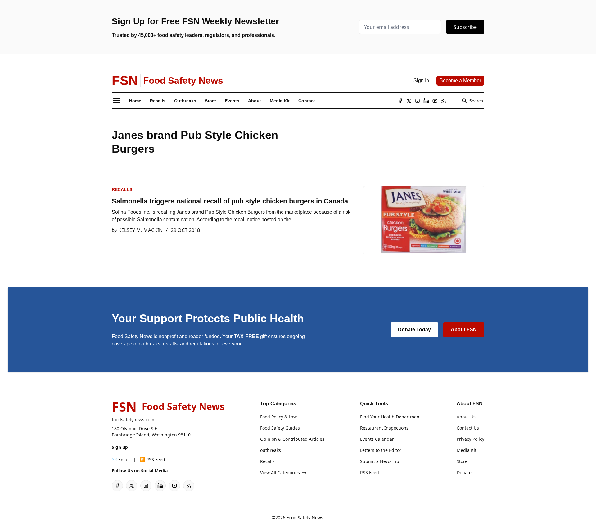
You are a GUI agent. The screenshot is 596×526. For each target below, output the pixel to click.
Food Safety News (305, 517)
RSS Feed (369, 472)
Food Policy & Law (278, 417)
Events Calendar (377, 439)
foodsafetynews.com (133, 419)
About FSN (464, 329)
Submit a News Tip (379, 461)
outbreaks (270, 450)
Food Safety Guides (280, 428)
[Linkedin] (426, 101)
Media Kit (466, 450)
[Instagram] (417, 101)
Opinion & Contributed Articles (292, 439)
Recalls (122, 189)
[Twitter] (409, 101)
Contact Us (468, 428)
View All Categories (280, 472)
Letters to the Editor (380, 450)
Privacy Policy (470, 439)
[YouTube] (435, 101)
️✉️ (121, 459)
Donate (464, 472)
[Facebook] (400, 101)
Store (462, 461)
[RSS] (443, 101)
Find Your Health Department (390, 417)
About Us (466, 417)
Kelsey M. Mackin (140, 230)
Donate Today (414, 329)
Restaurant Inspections (384, 428)
